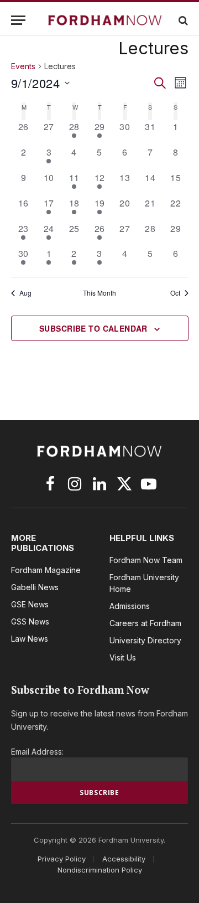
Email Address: (37, 751)
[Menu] (18, 20)
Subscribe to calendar (93, 328)
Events (23, 66)
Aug (25, 292)
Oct (175, 292)
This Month (99, 292)
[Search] (182, 20)
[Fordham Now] (105, 20)
